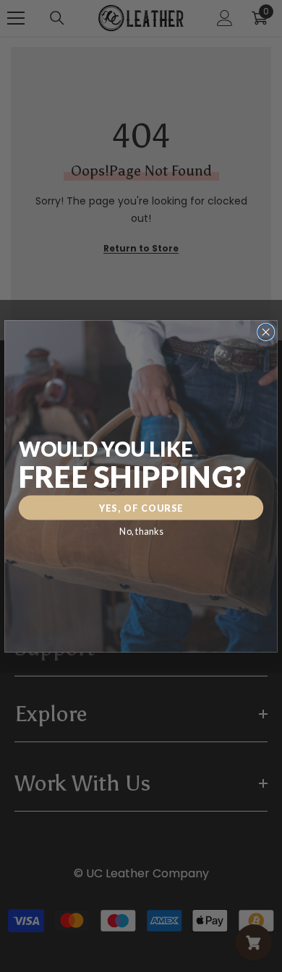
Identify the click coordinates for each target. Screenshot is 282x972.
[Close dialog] (266, 332)
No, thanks (141, 531)
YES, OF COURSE (141, 507)
